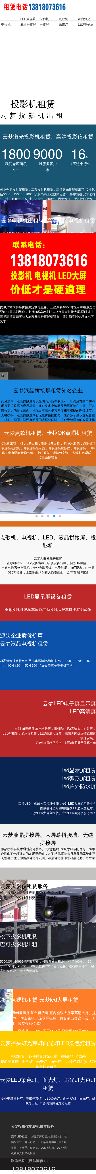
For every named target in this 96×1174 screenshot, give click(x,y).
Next (89, 491)
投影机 (44, 18)
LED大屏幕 (28, 18)
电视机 (5, 24)
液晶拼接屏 (28, 24)
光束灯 (63, 24)
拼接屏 (44, 24)
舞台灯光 (84, 18)
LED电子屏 (85, 24)
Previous (6, 491)
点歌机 (63, 18)
